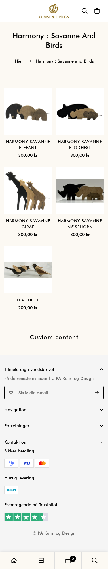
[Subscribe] (97, 392)
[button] (97, 11)
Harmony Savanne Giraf (28, 223)
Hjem (20, 61)
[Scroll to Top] (97, 538)
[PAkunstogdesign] (54, 11)
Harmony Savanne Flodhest (80, 144)
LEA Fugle (28, 300)
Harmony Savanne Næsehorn (80, 223)
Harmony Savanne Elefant (28, 144)
